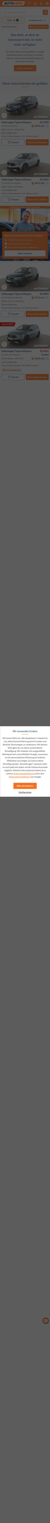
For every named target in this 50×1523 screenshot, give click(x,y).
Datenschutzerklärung (23, 773)
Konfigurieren (25, 792)
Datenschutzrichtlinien (19, 776)
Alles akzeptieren (25, 785)
